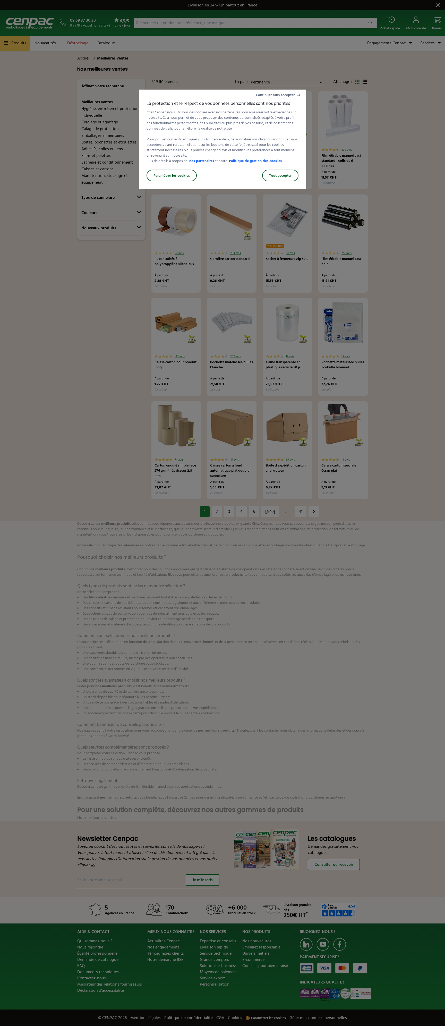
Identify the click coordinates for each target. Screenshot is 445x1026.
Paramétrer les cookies (171, 176)
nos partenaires (201, 161)
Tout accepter (280, 176)
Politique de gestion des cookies (255, 161)
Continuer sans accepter (275, 95)
